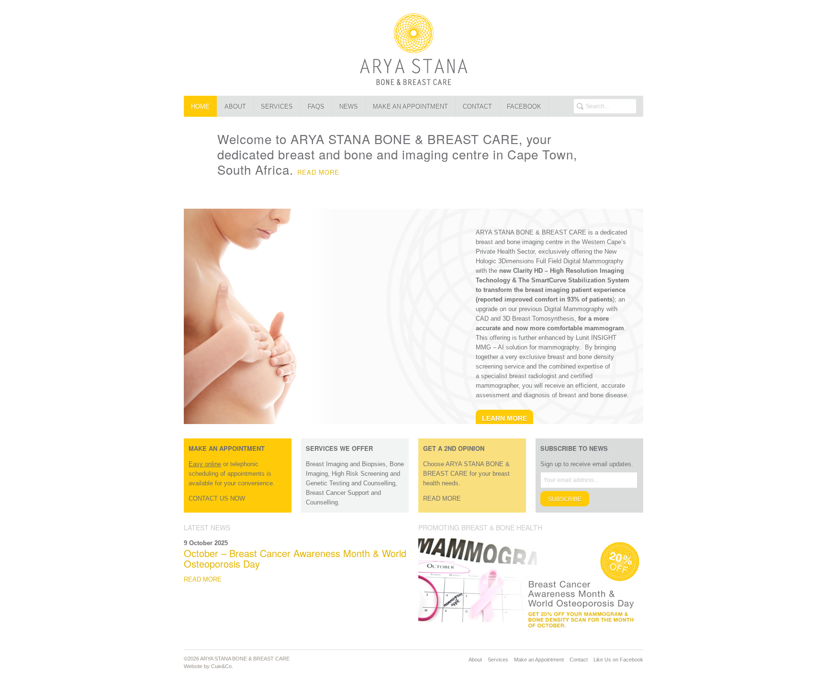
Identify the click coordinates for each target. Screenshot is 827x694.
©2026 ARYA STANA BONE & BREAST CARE (237, 658)
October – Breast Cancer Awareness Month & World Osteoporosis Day (295, 558)
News (348, 106)
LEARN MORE (504, 418)
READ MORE (318, 172)
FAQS (316, 106)
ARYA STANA (413, 48)
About (235, 106)
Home (200, 106)
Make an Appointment (410, 106)
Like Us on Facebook (618, 659)
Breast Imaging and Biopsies (346, 464)
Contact (477, 106)
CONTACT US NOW (217, 498)
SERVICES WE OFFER (339, 448)
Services (277, 106)
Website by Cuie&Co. (208, 666)
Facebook (524, 106)
